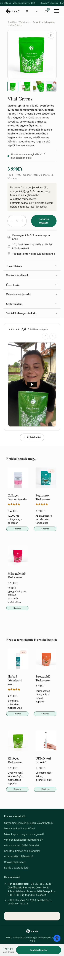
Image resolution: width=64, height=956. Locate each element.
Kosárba (17, 528)
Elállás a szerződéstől (16, 867)
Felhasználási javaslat (18, 294)
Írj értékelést (34, 437)
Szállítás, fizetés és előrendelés (22, 850)
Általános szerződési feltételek (21, 845)
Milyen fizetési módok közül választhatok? (28, 822)
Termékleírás (14, 266)
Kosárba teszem (44, 220)
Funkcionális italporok (44, 22)
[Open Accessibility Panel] (56, 938)
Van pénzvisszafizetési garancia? (23, 839)
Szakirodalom (14, 304)
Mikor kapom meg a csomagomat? (24, 834)
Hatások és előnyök (17, 275)
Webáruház (25, 22)
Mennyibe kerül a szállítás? (19, 828)
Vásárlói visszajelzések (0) (21, 313)
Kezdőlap (12, 22)
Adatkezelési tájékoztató (18, 856)
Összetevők (12, 285)
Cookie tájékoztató (15, 862)
